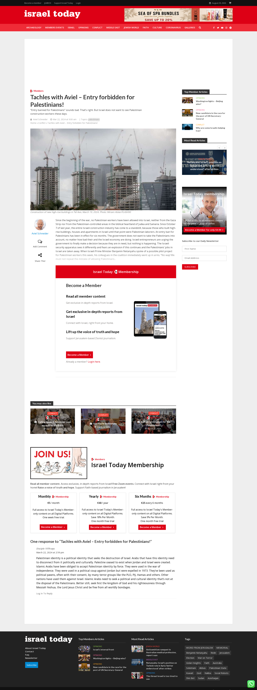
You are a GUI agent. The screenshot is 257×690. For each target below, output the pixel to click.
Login (78, 3)
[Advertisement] (128, 67)
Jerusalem (225, 652)
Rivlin (213, 652)
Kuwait (189, 673)
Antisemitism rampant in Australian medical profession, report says (161, 652)
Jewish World (153, 646)
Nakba (208, 673)
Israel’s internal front (103, 649)
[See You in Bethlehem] (103, 421)
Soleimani (191, 667)
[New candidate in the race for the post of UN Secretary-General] (187, 112)
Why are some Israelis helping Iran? (210, 129)
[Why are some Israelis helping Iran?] (187, 126)
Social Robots (221, 673)
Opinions (200, 98)
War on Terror (205, 657)
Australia (217, 662)
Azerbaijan (213, 678)
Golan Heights (193, 662)
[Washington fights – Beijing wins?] (187, 100)
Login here (94, 361)
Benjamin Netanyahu (196, 652)
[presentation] (219, 148)
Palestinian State (217, 667)
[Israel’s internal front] (84, 648)
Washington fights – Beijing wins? (209, 102)
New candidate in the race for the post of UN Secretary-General (210, 116)
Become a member (32, 3)
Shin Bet (190, 678)
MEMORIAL (222, 647)
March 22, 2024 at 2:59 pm (50, 552)
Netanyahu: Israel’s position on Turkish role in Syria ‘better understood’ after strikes (204, 165)
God (199, 673)
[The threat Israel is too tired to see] (137, 675)
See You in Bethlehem (105, 423)
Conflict (42, 123)
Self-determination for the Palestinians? (155, 423)
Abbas (202, 667)
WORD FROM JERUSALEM (199, 647)
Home (33, 123)
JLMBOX (47, 3)
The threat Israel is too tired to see (162, 677)
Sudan (201, 678)
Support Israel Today (63, 3)
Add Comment (40, 246)
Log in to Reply (44, 593)
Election (190, 657)
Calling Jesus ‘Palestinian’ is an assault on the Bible (54, 423)
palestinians (94, 119)
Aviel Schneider (40, 119)
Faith (206, 662)
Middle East (204, 158)
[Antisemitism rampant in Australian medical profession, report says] (137, 648)
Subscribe (32, 664)
